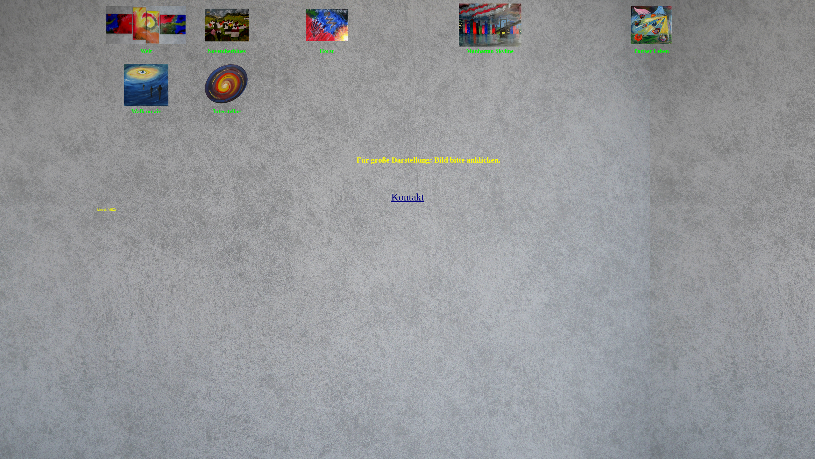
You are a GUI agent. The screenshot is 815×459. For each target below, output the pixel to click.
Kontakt (407, 197)
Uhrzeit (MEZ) (106, 209)
